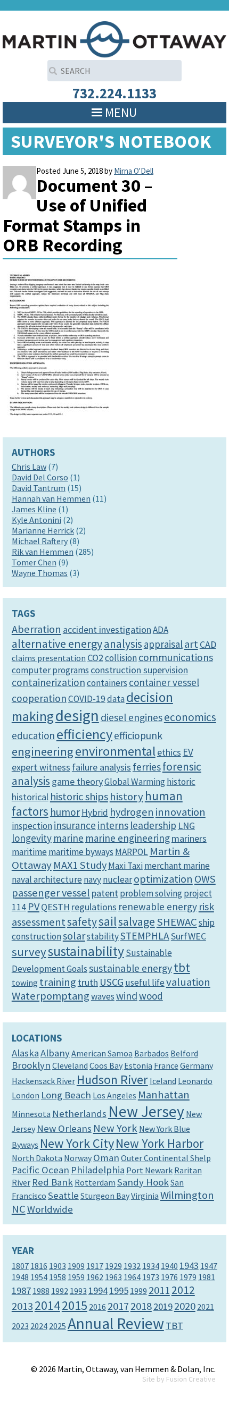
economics (190, 717)
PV (33, 906)
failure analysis (101, 767)
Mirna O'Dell (133, 171)
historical (30, 797)
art (191, 644)
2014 (47, 1305)
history (126, 796)
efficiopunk (138, 735)
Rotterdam (95, 1182)
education (33, 735)
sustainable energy (130, 968)
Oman (106, 1158)
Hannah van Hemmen (51, 498)
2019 (163, 1306)
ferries (147, 766)
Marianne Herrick (43, 530)
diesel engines (131, 717)
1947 (208, 1265)
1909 (76, 1265)
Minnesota (31, 1113)
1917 (94, 1265)
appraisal (163, 644)
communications (175, 657)
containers (107, 683)
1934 (150, 1265)
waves (102, 996)
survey (29, 951)
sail (108, 921)
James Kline (34, 509)
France (166, 1065)
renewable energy (157, 906)
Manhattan (164, 1095)
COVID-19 (86, 699)
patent (105, 893)
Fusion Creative (191, 1379)
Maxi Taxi (125, 865)
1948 (20, 1277)
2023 (20, 1326)
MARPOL (131, 852)
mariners (189, 838)
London (25, 1095)
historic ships (79, 796)
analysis (123, 644)
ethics (169, 752)
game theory (77, 781)
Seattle (63, 1195)
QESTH (55, 907)
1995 (118, 1290)
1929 (113, 1265)
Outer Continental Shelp (166, 1158)
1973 (150, 1277)
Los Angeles (114, 1095)
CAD (208, 644)
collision (121, 658)
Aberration (36, 629)
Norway (78, 1158)
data (116, 699)
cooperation (39, 698)
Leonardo (195, 1081)
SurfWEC (188, 936)
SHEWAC (177, 922)
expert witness (41, 767)
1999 (138, 1290)
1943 (189, 1265)
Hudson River (112, 1079)
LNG (186, 825)
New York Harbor (159, 1143)
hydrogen (132, 812)
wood (151, 995)
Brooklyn (31, 1065)
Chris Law (29, 466)
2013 (22, 1306)
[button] (121, 112)
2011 (159, 1290)
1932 (132, 1265)
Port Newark (149, 1170)
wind (126, 995)
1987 (21, 1290)
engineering (42, 751)
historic (181, 782)
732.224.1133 (114, 93)
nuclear (117, 879)
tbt (182, 967)
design (77, 715)
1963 (113, 1277)
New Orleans (64, 1128)
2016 (97, 1306)
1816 (38, 1265)
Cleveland (70, 1065)
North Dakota (37, 1158)
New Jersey (146, 1111)
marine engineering (127, 838)
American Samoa (102, 1053)
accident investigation (107, 629)
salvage (136, 921)
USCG (112, 982)
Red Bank (52, 1182)
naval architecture (47, 879)
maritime (29, 852)
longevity (32, 838)
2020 (184, 1306)
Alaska (25, 1053)
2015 (74, 1305)
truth (88, 982)
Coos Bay (105, 1065)
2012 (183, 1289)
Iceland (163, 1081)
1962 (94, 1277)
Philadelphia (98, 1170)
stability (103, 936)
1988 (41, 1290)
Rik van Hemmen (42, 551)
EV (188, 752)
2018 (141, 1306)
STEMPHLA (144, 935)
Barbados (151, 1053)
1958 (57, 1277)
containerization (48, 682)
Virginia (145, 1195)
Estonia (138, 1065)
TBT (174, 1325)
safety (82, 922)
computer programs (50, 670)
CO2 (95, 657)
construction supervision (139, 670)
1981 (206, 1277)
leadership (153, 825)
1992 (59, 1290)
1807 (20, 1265)
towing (25, 982)
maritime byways (80, 852)
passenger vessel (51, 893)
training (57, 982)
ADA (160, 630)
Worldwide (50, 1209)
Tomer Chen (34, 562)
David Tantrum (39, 488)
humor (65, 812)
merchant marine (177, 865)
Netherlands (79, 1113)
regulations (94, 907)
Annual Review (116, 1323)
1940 (169, 1265)
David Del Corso (40, 477)
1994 (98, 1290)
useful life (145, 982)
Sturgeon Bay (104, 1195)
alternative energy (57, 643)
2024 (38, 1326)
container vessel (164, 682)
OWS (205, 879)
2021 (205, 1306)
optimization (163, 879)
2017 (118, 1306)
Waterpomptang (50, 996)
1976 (169, 1277)
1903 (57, 1265)
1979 (188, 1277)
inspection (32, 826)
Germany (196, 1065)
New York (115, 1128)
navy (92, 879)
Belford (184, 1053)
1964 (132, 1277)
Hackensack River (43, 1081)
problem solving (151, 893)
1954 (38, 1277)
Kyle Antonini (36, 519)
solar (74, 936)
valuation (188, 982)
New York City (77, 1143)
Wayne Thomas (40, 573)
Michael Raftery (40, 541)
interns (112, 825)
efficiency (84, 734)
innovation (181, 812)
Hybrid (94, 812)
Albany (55, 1053)
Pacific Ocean (40, 1170)
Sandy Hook (143, 1182)
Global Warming (134, 782)
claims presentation (49, 658)
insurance (75, 825)
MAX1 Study (80, 865)
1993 (78, 1290)
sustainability (86, 951)
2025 (57, 1326)
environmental (115, 751)
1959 (76, 1277)
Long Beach (66, 1095)
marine (68, 838)
